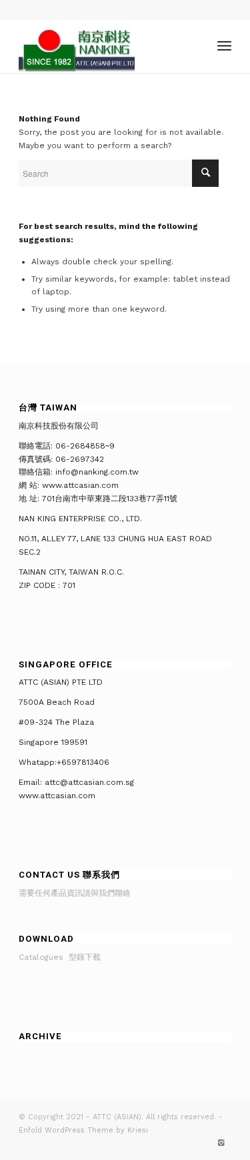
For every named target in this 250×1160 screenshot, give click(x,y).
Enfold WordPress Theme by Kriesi (83, 1130)
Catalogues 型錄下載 (60, 957)
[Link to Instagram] (221, 1143)
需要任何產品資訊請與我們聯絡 (75, 893)
